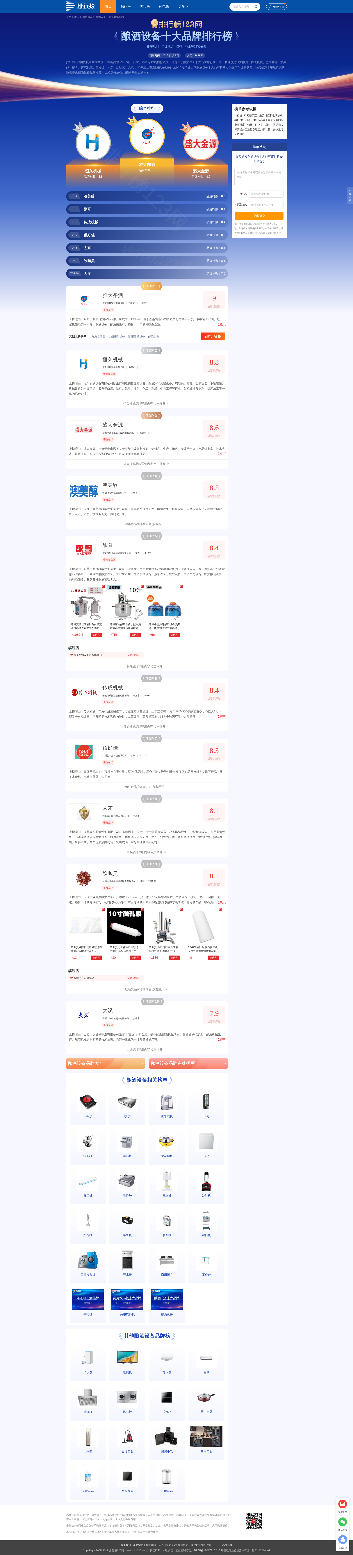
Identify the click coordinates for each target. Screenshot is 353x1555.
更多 (181, 6)
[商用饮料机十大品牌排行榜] (127, 1299)
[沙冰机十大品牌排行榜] (206, 1180)
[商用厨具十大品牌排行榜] (167, 1260)
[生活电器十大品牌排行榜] (127, 1436)
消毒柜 (167, 1411)
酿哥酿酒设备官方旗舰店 (88, 654)
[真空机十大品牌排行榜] (88, 1180)
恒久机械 (93, 171)
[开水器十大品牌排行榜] (127, 1260)
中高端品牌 (109, 374)
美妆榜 (145, 6)
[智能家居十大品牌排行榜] (127, 1476)
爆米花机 (167, 1116)
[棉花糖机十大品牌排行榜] (167, 1141)
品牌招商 (227, 1544)
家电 (76, 16)
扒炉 (127, 1116)
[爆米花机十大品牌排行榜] (167, 1101)
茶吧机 (87, 1314)
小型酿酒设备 (116, 336)
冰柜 (206, 1116)
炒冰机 (167, 1235)
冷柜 (206, 1156)
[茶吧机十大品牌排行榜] (88, 1299)
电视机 (127, 1372)
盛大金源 (201, 171)
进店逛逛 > (133, 654)
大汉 (107, 1010)
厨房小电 (167, 1451)
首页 (108, 6)
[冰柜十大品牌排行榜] (206, 1101)
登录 (275, 6)
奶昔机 (87, 1235)
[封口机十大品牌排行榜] (206, 1220)
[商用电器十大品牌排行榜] (206, 1436)
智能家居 (127, 1491)
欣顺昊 (110, 873)
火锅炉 (87, 1116)
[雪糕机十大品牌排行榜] (167, 1180)
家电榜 (164, 6)
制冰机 (127, 1156)
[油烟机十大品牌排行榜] (88, 1397)
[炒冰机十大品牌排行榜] (167, 1220)
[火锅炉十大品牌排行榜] (88, 1101)
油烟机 (87, 1411)
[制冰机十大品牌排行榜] (127, 1141)
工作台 (206, 1274)
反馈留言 (138, 1544)
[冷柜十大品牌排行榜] (206, 1141)
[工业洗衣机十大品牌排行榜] (88, 1260)
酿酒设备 (153, 336)
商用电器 (87, 16)
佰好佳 (110, 748)
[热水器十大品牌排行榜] (167, 1357)
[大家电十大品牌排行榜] (88, 1436)
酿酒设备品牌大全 (105, 1063)
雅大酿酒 (147, 164)
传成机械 (112, 687)
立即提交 (259, 215)
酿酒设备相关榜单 (147, 1080)
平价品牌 (108, 309)
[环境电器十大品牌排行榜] (167, 1476)
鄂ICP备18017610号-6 (207, 1550)
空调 (206, 1372)
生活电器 (127, 1451)
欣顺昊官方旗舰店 (84, 977)
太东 (107, 808)
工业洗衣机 (88, 1274)
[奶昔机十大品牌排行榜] (88, 1220)
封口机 (206, 1235)
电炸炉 (127, 1195)
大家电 (87, 1451)
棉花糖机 (167, 1156)
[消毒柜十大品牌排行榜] (167, 1397)
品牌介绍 (212, 336)
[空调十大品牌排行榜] (206, 1357)
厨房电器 (206, 1411)
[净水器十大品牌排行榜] (88, 1357)
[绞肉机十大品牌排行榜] (88, 1141)
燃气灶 (127, 1411)
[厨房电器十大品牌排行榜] (206, 1397)
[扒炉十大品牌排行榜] (127, 1101)
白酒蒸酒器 (98, 336)
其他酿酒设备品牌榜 (147, 1336)
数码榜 (126, 6)
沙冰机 (206, 1195)
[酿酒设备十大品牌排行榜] (167, 1299)
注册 (281, 6)
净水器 (87, 1372)
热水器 (167, 1372)
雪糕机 (167, 1195)
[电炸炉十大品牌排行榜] (127, 1180)
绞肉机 (87, 1156)
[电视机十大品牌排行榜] (127, 1357)
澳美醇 (110, 485)
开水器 (127, 1274)
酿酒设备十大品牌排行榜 (110, 16)
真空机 (87, 1195)
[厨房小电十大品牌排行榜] (167, 1436)
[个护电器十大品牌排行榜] (88, 1476)
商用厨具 (167, 1274)
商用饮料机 (127, 1314)
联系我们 (126, 1544)
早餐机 (127, 1235)
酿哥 (107, 545)
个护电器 (88, 1491)
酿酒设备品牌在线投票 (188, 1063)
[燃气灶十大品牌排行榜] (127, 1397)
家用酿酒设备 (136, 336)
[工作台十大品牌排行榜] (206, 1260)
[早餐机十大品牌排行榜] (127, 1220)
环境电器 (167, 1491)
